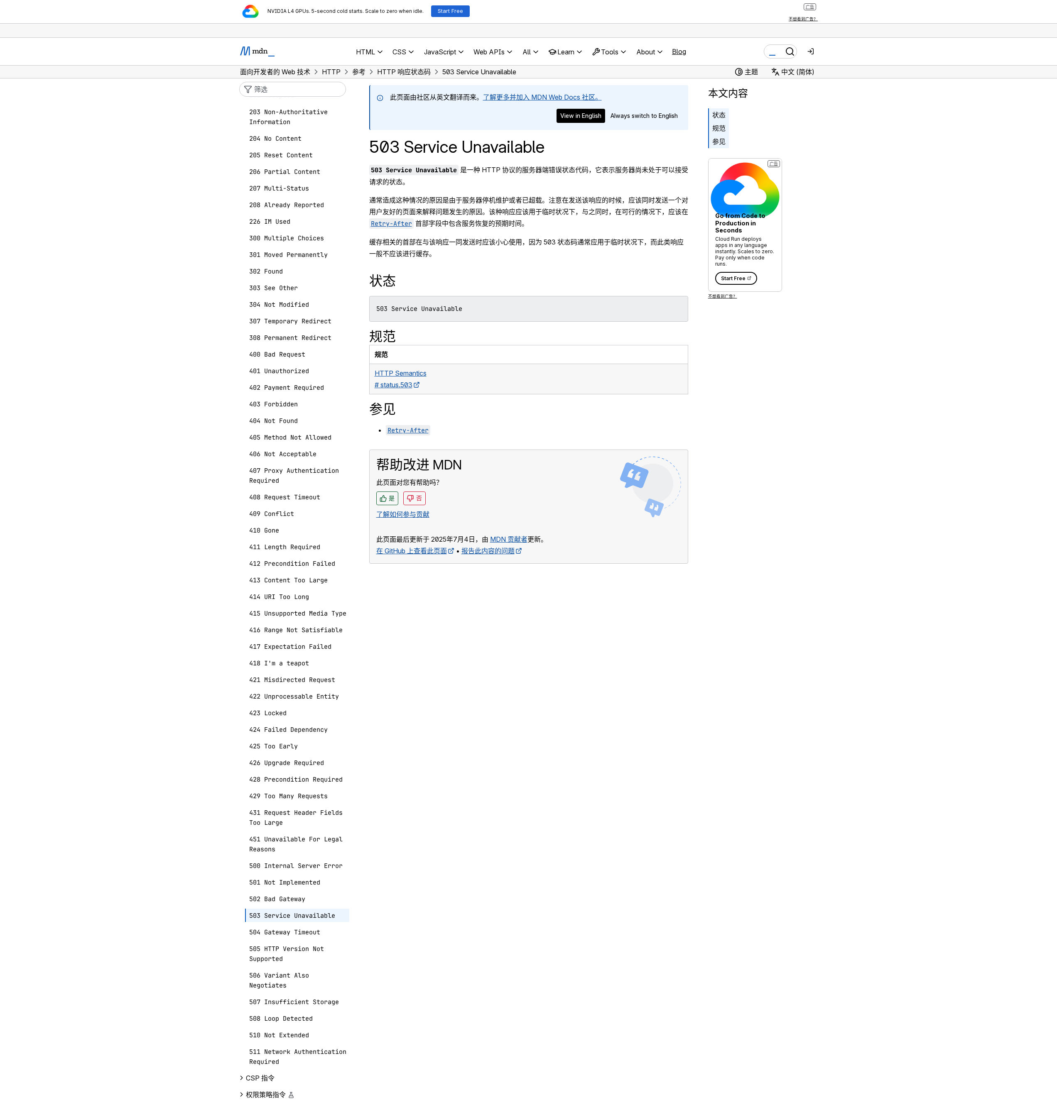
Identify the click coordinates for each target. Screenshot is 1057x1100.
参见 (719, 141)
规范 (719, 128)
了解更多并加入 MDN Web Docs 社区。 (542, 97)
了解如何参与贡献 (402, 514)
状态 (719, 115)
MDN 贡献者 (508, 539)
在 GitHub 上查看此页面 (411, 551)
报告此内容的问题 (488, 551)
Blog (679, 51)
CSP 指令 (260, 1078)
